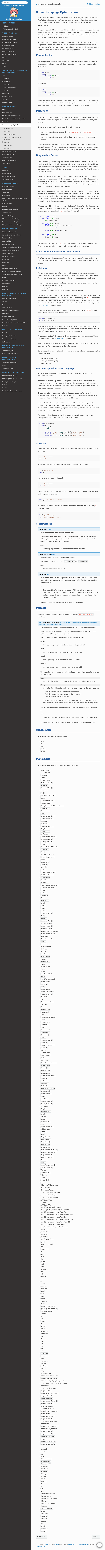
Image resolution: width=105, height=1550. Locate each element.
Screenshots (6, 283)
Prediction (7, 131)
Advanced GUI (6, 241)
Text (3, 75)
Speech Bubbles (7, 189)
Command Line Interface (10, 354)
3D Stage (5, 99)
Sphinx (46, 1544)
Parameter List (8, 128)
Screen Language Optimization (12, 125)
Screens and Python (8, 244)
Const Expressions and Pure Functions (12, 138)
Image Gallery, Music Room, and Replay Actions (14, 199)
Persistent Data (7, 238)
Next (95, 1536)
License (4, 385)
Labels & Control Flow (9, 39)
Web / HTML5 (7, 307)
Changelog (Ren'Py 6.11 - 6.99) (12, 378)
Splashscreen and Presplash (11, 222)
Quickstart (5, 26)
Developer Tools (7, 173)
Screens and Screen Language (11, 116)
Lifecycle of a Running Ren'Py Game (13, 225)
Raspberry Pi (6, 313)
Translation (5, 78)
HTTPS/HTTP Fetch (8, 280)
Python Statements (8, 51)
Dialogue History (7, 216)
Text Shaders (6, 163)
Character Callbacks (8, 256)
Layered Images (7, 96)
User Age (5, 289)
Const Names (8, 145)
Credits (4, 388)
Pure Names (7, 148)
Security (4, 333)
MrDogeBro (40, 1546)
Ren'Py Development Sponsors (12, 391)
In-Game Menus (7, 48)
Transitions (5, 90)
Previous (42, 1536)
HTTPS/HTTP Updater (9, 320)
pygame (4, 277)
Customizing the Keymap (10, 209)
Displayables (6, 81)
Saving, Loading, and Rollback (11, 235)
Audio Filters (6, 60)
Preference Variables (8, 154)
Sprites (4, 206)
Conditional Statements (9, 54)
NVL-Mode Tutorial (8, 186)
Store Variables (7, 157)
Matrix (4, 265)
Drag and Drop (7, 203)
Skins (4, 365)
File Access (5, 259)
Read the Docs (73, 1544)
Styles (4, 109)
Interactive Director (8, 176)
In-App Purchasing (8, 316)
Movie (4, 63)
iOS (3, 304)
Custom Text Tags (7, 253)
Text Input (5, 192)
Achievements (6, 213)
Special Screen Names (9, 122)
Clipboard (5, 286)
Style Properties (7, 113)
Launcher (5, 170)
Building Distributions (9, 298)
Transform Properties (9, 87)
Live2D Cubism (7, 102)
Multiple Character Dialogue (11, 219)
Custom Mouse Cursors (9, 160)
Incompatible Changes (9, 382)
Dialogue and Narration (9, 42)
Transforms (5, 84)
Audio (4, 57)
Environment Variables (9, 339)
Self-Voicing (6, 342)
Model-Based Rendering (9, 268)
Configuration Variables (9, 151)
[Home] (37, 4)
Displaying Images (8, 45)
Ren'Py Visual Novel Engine (14, 5)
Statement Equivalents (9, 232)
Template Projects (7, 350)
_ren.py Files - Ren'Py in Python (12, 274)
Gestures (5, 326)
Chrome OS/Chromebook (10, 310)
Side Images (6, 196)
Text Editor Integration (9, 362)
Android (4, 301)
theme (56, 1544)
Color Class (5, 262)
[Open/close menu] (1, 125)
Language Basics (7, 36)
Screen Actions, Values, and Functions (14, 119)
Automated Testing (8, 179)
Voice (4, 66)
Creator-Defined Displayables (11, 247)
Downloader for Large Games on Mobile (15, 323)
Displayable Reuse (9, 134)
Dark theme (83, 1544)
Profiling (6, 142)
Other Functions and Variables (11, 271)
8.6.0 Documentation (14, 19)
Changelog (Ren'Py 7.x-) (9, 375)
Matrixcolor (6, 93)
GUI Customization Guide (10, 29)
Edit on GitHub (94, 4)
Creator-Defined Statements (11, 250)
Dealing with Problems (9, 336)
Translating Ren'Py (8, 368)
